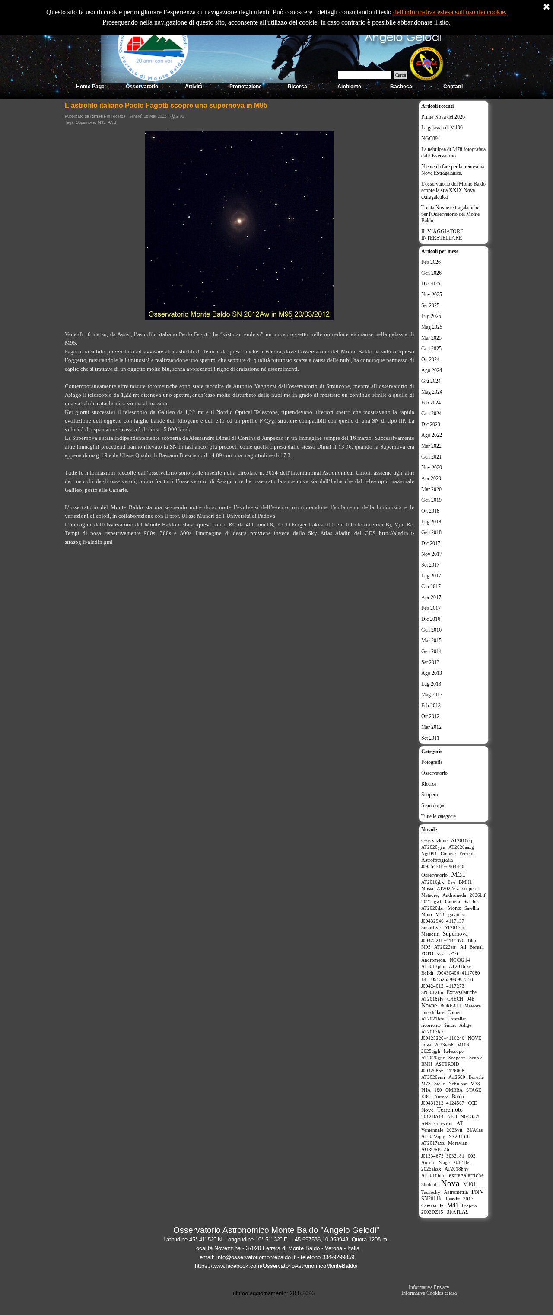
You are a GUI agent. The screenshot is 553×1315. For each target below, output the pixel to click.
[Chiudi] (546, 7)
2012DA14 (432, 1116)
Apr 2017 (431, 597)
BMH (426, 1064)
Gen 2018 (431, 532)
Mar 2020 (431, 489)
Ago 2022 (431, 435)
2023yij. (455, 1129)
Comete (448, 853)
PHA (426, 1090)
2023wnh (444, 1044)
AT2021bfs (432, 1018)
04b (470, 998)
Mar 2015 (431, 641)
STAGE (473, 1090)
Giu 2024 (431, 381)
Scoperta (457, 1057)
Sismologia (432, 805)
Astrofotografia (437, 860)
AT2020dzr (432, 908)
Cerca (400, 75)
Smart (450, 1025)
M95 (101, 122)
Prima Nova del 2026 (443, 117)
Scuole (476, 1057)
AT (459, 1123)
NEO (452, 1116)
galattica (456, 914)
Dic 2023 (430, 424)
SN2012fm (432, 992)
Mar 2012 (431, 727)
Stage (444, 1162)
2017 (468, 1198)
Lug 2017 (431, 576)
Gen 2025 (431, 349)
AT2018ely (432, 998)
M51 (440, 914)
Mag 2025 (431, 327)
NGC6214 (460, 959)
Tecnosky (430, 1192)
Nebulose (457, 1083)
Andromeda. (433, 959)
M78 (426, 1083)
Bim (472, 940)
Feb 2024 (431, 403)
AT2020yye (433, 847)
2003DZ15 (432, 1212)
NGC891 (430, 138)
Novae (429, 1005)
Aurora (441, 1096)
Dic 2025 (430, 284)
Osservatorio (434, 773)
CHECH (455, 998)
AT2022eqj (445, 946)
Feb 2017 (431, 608)
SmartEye (431, 927)
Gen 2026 (431, 273)
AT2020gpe (433, 1057)
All (463, 946)
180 (438, 1090)
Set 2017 (430, 565)
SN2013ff (459, 1136)
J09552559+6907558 (451, 979)
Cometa (428, 1205)
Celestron (443, 1123)
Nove (427, 1110)
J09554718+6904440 (442, 866)
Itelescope (454, 1051)
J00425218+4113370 (442, 940)
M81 (452, 1205)
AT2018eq (461, 840)
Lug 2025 (431, 316)
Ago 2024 (431, 370)
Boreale (476, 1077)
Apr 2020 (431, 478)
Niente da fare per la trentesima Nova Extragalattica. (452, 170)
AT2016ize (460, 966)
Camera (452, 901)
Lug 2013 (431, 684)
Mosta (427, 888)
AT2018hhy (457, 1168)
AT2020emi (433, 1077)
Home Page (90, 86)
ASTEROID (447, 1064)
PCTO (427, 953)
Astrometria (456, 1192)
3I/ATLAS (458, 1212)
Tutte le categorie (438, 816)
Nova (450, 1183)
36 (446, 1149)
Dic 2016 (430, 619)
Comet (454, 1012)
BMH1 (465, 882)
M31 (458, 874)
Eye (451, 882)
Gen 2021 (431, 457)
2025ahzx (431, 1168)
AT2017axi (455, 927)
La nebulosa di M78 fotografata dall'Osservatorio (453, 152)
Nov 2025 (431, 295)
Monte (454, 908)
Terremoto (450, 1110)
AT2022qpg (433, 1136)
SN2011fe (431, 1198)
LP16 (452, 953)
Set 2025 (430, 305)
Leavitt (453, 1198)
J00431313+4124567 (442, 1103)
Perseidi (467, 853)
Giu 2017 (431, 587)
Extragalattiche (462, 992)
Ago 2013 (431, 673)
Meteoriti (430, 934)
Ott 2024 (430, 359)
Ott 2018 (430, 511)
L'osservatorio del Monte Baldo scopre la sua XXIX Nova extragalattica (453, 190)
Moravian (457, 1142)
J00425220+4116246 (442, 1038)
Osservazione (434, 840)
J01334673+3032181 (442, 1155)
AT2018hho (433, 1175)
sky (440, 953)
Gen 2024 (431, 414)
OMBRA (454, 1090)
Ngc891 (429, 853)
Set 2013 (430, 662)
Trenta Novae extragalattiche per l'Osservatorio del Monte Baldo (450, 214)
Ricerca (428, 784)
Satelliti (471, 908)
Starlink (471, 901)
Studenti (429, 1184)
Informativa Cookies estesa (429, 1293)
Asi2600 (456, 1077)
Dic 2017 (430, 543)
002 (472, 1155)
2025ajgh (430, 1051)
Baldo (458, 1096)
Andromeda (454, 895)
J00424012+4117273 (442, 985)
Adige (465, 1025)
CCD (472, 1103)
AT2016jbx (432, 882)
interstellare (432, 1012)
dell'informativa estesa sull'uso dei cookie (449, 12)
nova (426, 1044)
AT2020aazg (461, 847)
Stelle (439, 1083)
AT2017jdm (433, 966)
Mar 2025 (431, 338)
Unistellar (456, 1018)
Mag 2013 (431, 695)
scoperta (470, 888)
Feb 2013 (431, 705)
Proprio (469, 1205)
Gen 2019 (431, 500)
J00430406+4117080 (458, 972)
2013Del (461, 1162)
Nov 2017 (431, 554)
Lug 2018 (431, 522)
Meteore (472, 1005)
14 (423, 979)
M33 (475, 1083)
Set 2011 (430, 738)
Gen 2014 (431, 651)
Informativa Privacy (429, 1287)
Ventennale (432, 1129)
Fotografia (431, 762)
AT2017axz (433, 1142)
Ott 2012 (430, 716)
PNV (477, 1191)
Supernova (85, 122)
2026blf (478, 895)
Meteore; (430, 895)
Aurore (428, 1162)
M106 (463, 1044)
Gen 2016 (431, 630)
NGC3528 (471, 1116)
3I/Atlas (475, 1129)
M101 (469, 1184)
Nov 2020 (431, 468)
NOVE (474, 1038)
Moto (426, 914)
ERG (426, 1096)
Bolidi (427, 972)
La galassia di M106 (442, 128)
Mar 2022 (431, 446)
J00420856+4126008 (442, 1070)
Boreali (477, 946)
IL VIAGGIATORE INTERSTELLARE (442, 234)
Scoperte (430, 795)
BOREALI (450, 1005)
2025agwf (431, 901)
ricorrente (431, 1025)
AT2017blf (432, 1031)
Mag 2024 (431, 392)
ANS (112, 122)
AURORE (431, 1149)
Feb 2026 (431, 262)
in (442, 1205)
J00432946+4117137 (442, 921)
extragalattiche (466, 1175)
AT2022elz (448, 888)
